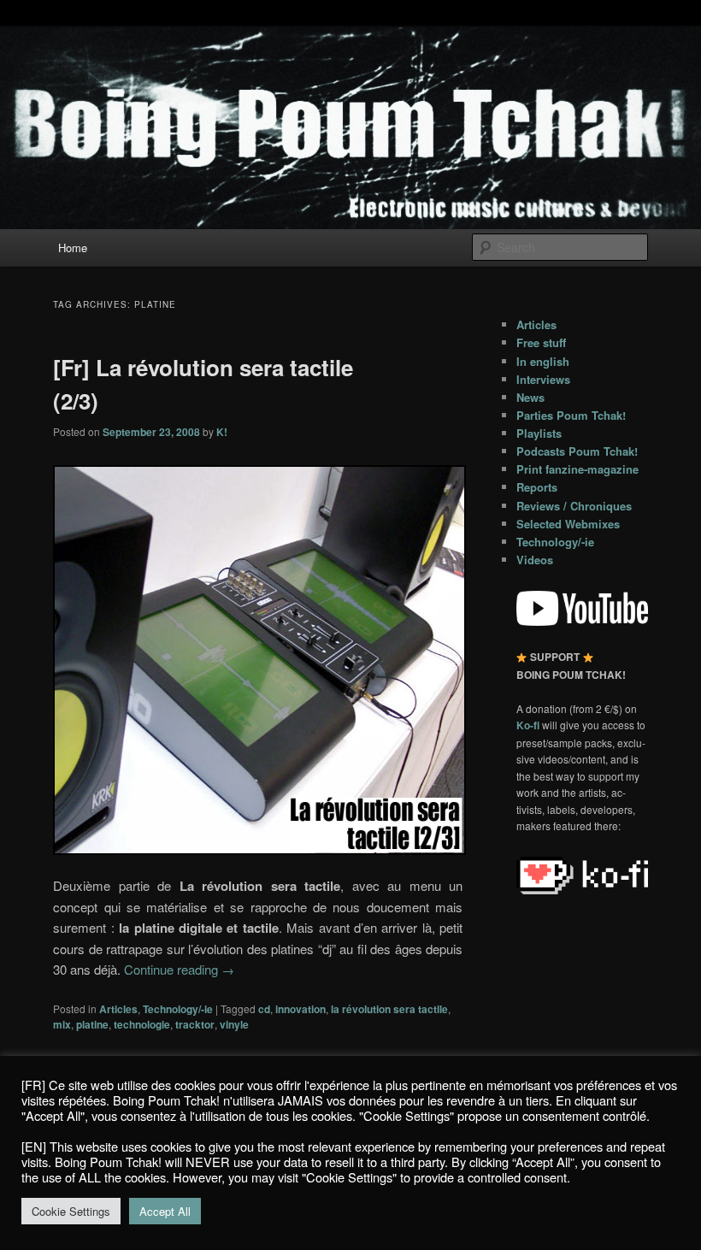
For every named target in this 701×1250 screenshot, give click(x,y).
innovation (300, 1009)
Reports (536, 487)
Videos (534, 559)
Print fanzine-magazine (577, 469)
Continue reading (179, 969)
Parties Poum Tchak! (571, 415)
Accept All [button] (165, 1211)
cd (264, 1009)
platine (92, 1024)
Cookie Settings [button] (71, 1211)
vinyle (234, 1024)
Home (72, 247)
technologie (142, 1024)
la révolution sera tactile (389, 1009)
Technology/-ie (178, 1009)
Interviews (543, 379)
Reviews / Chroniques (574, 506)
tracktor (195, 1024)
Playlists (539, 433)
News (530, 397)
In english (542, 361)
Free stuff (541, 342)
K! (221, 431)
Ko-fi (529, 725)
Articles (118, 1009)
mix (62, 1024)
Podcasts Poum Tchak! (577, 451)
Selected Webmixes (568, 524)
